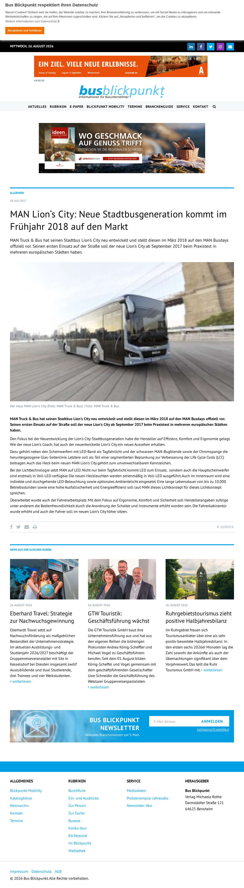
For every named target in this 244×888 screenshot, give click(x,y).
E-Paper (76, 106)
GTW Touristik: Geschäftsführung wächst (118, 617)
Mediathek (77, 850)
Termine (135, 106)
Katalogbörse (21, 798)
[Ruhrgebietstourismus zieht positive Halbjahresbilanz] (200, 579)
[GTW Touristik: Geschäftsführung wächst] (122, 579)
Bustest (74, 820)
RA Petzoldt (77, 835)
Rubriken (58, 106)
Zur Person (77, 805)
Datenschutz (41, 871)
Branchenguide (159, 106)
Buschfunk (77, 790)
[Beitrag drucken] (35, 527)
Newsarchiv (19, 805)
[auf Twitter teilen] (18, 527)
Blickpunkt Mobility (105, 106)
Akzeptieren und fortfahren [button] (25, 30)
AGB (58, 871)
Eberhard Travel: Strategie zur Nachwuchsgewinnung (42, 617)
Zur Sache (76, 813)
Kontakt (200, 106)
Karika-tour (77, 828)
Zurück (226, 527)
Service (183, 106)
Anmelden (212, 721)
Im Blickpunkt (79, 843)
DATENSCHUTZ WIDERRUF (213, 729)
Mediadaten (136, 790)
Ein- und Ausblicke (83, 798)
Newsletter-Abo (139, 805)
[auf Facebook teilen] (12, 527)
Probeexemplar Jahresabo (147, 798)
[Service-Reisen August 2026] (122, 148)
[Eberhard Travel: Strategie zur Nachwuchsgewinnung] (44, 579)
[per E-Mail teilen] (26, 527)
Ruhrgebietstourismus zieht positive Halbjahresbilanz (199, 617)
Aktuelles (37, 106)
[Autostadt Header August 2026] (121, 66)
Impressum (19, 871)
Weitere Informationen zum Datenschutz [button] (31, 21)
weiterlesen (21, 681)
